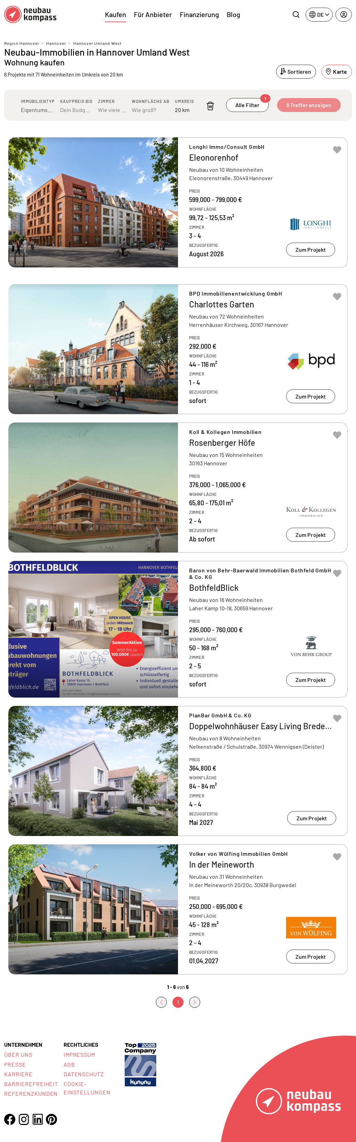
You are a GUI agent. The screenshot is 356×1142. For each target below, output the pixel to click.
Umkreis (184, 101)
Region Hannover (21, 43)
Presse (15, 1064)
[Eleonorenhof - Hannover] (178, 202)
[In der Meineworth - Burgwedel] (178, 909)
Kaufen (115, 14)
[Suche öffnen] (296, 15)
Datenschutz (84, 1074)
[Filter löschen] (210, 105)
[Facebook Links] (9, 1119)
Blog (233, 14)
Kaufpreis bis (76, 101)
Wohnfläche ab (150, 101)
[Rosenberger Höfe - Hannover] (178, 488)
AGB (69, 1064)
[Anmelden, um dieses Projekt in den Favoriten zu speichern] (337, 150)
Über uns (18, 1054)
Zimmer (106, 101)
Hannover (56, 43)
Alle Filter (250, 103)
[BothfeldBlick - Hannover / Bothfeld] (178, 629)
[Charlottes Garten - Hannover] (178, 349)
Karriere (18, 1074)
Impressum (80, 1054)
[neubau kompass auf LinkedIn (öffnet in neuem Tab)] (37, 1119)
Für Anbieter (153, 14)
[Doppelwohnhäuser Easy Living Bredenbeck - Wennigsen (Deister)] (178, 771)
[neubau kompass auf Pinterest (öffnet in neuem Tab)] (51, 1119)
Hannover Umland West (97, 43)
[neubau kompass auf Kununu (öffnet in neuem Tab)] (140, 1064)
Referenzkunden (31, 1093)
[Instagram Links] (23, 1119)
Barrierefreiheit (31, 1083)
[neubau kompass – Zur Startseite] (30, 14)
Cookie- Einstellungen (87, 1087)
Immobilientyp (38, 101)
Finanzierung (199, 14)
